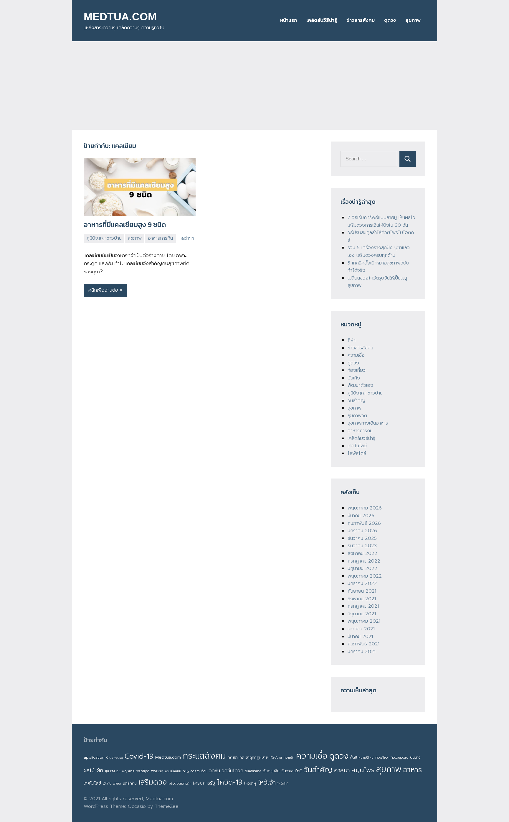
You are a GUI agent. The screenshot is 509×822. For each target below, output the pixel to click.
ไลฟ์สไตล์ (357, 453)
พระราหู (157, 771)
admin (187, 238)
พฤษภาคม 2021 (364, 621)
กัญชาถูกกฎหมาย (253, 757)
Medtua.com (168, 757)
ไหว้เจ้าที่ (282, 783)
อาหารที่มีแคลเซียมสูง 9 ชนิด (125, 224)
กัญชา (233, 757)
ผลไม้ (89, 770)
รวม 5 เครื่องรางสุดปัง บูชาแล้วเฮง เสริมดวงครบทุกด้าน (379, 251)
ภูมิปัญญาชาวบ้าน (104, 238)
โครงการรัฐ (203, 783)
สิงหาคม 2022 (362, 553)
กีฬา (352, 340)
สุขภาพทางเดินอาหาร (368, 423)
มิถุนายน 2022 (362, 568)
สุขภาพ (413, 20)
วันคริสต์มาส (253, 771)
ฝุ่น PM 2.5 (112, 771)
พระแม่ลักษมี (173, 771)
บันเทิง (354, 378)
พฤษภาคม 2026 (365, 508)
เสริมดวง (152, 782)
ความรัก (289, 757)
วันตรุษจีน (271, 771)
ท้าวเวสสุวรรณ (398, 757)
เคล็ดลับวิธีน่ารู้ (321, 20)
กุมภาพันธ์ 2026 (364, 523)
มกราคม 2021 (362, 651)
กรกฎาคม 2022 (364, 561)
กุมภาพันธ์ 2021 (363, 643)
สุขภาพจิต (357, 415)
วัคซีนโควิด (232, 770)
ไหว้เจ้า (267, 782)
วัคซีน (214, 770)
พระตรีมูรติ (142, 771)
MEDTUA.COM (120, 17)
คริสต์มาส (276, 757)
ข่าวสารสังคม (360, 20)
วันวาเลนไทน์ (291, 771)
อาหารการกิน (160, 238)
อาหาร (412, 769)
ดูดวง (390, 20)
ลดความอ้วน (199, 771)
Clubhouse (114, 757)
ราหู (186, 771)
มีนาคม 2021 (360, 636)
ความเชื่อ (356, 355)
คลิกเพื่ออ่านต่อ (103, 290)
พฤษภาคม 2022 (365, 576)
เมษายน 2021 (361, 628)
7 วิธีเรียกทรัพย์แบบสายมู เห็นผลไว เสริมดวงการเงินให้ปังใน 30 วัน (381, 221)
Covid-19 (139, 756)
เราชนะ (117, 783)
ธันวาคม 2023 (362, 545)
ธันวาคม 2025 (362, 538)
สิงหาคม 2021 (362, 598)
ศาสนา (342, 770)
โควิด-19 (229, 782)
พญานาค (128, 771)
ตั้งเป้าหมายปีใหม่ (362, 757)
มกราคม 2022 (362, 583)
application (94, 757)
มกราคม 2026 (362, 530)
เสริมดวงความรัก (179, 783)
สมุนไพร (362, 770)
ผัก (99, 770)
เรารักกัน (130, 783)
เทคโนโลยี (357, 445)
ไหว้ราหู (250, 783)
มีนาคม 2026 (361, 515)
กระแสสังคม (204, 755)
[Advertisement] (254, 85)
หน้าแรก (288, 20)
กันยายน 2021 (362, 591)
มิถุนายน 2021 (362, 613)
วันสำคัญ (356, 400)
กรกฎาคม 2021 (363, 606)
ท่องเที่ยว (357, 370)
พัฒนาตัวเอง (360, 385)
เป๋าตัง (107, 783)
